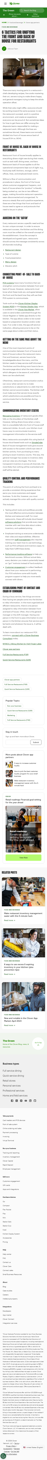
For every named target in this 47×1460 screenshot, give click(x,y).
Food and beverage (16, 22)
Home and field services (15, 1095)
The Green (8, 10)
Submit (36, 742)
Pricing (5, 1242)
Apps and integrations (11, 1189)
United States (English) (33, 1447)
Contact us (7, 1262)
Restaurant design (13, 250)
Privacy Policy (11, 1446)
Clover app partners (32, 22)
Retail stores (9, 1080)
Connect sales (8, 1270)
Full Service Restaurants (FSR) (15, 654)
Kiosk (5, 1230)
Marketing (11, 715)
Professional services (13, 1090)
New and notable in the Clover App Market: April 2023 (21, 1019)
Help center (7, 1254)
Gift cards (6, 1185)
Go (4, 1201)
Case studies (7, 1291)
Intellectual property (10, 1299)
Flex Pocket (7, 1210)
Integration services (10, 1323)
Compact (6, 1205)
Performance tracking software (18, 554)
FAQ (4, 1258)
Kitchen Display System (11, 1234)
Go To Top (38, 1043)
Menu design (10, 262)
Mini (4, 1218)
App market (7, 1315)
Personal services (12, 1085)
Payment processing (10, 1132)
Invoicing (6, 1136)
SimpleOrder (37, 442)
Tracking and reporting (11, 1153)
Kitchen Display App (29, 306)
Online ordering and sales (12, 1128)
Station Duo (7, 1226)
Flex (4, 1214)
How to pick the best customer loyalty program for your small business (26, 773)
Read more (9, 920)
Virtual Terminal (8, 1140)
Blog (4, 1287)
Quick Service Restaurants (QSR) (17, 660)
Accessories (7, 1238)
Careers (5, 1295)
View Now (24, 858)
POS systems (8, 283)
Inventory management (11, 1157)
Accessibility (7, 1449)
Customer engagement (15, 567)
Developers (7, 1311)
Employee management (11, 1169)
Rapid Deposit (8, 1165)
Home (4, 22)
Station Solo (7, 1222)
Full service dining (12, 1070)
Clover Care (7, 1266)
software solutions (13, 522)
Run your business (14, 706)
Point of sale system (10, 1124)
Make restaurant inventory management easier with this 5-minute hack (26, 783)
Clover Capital (8, 1161)
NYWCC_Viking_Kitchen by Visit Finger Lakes (22, 644)
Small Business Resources (12, 1274)
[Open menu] (5, 4)
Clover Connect (8, 1319)
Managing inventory (11, 416)
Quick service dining (13, 1075)
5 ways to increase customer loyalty (25, 764)
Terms (16, 1443)
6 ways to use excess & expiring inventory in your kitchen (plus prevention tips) (19, 967)
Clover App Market (26, 309)
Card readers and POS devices (14, 1120)
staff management (23, 539)
